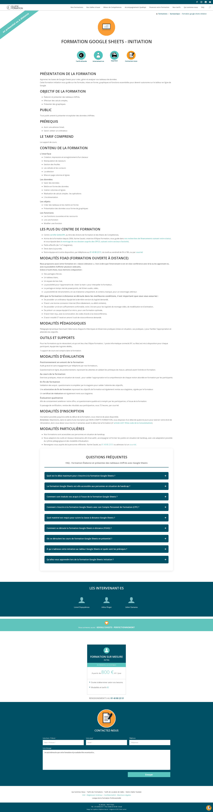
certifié (57, 235)
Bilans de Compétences (112, 7)
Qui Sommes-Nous (78, 792)
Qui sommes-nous (191, 7)
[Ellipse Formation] (14, 7)
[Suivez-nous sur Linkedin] (206, 2)
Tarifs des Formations (95, 792)
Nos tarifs (176, 7)
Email (120, 807)
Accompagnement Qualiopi (135, 7)
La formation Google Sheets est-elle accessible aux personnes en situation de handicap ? (88, 486)
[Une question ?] (209, 806)
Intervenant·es (98, 61)
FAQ (202, 7)
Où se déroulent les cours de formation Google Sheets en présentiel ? (79, 538)
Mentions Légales (124, 795)
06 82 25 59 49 (112, 807)
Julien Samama (131, 607)
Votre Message (47, 748)
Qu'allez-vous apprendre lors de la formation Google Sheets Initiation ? (80, 559)
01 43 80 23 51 (95, 252)
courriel (139, 252)
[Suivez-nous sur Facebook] (197, 2)
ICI (108, 687)
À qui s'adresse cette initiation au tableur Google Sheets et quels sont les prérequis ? (87, 549)
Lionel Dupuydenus (81, 607)
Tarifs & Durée (81, 61)
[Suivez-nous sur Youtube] (210, 2)
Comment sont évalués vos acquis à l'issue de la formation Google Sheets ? (82, 496)
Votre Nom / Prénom (49, 738)
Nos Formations (77, 7)
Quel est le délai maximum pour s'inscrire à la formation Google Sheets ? (81, 475)
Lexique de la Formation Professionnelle (106, 798)
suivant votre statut (147, 238)
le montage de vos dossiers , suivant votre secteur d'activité (94, 241)
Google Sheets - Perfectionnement (116, 627)
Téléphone (132, 738)
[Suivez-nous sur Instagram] (201, 2)
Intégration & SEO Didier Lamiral (117, 809)
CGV (83, 795)
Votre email (90, 738)
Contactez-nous (131, 61)
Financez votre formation (159, 7)
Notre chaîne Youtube (133, 792)
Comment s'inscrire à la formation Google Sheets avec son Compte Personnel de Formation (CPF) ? (93, 507)
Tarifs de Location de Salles (114, 792)
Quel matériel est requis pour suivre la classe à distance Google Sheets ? (81, 517)
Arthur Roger (107, 607)
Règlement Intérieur (95, 795)
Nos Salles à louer (93, 7)
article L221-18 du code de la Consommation (133, 423)
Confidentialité (110, 795)
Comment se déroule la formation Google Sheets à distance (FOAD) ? (79, 528)
